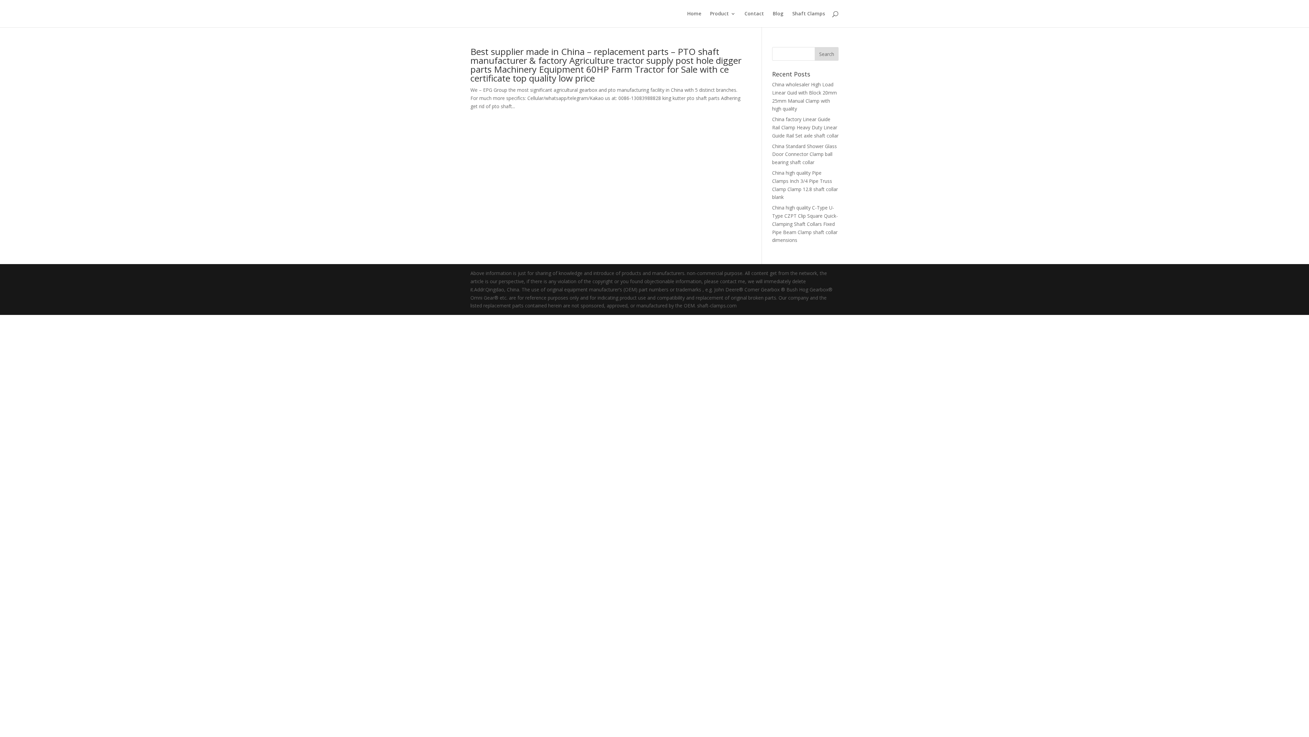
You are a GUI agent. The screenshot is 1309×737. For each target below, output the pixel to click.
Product (719, 14)
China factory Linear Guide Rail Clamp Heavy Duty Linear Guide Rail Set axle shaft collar (805, 127)
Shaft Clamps (808, 14)
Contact (754, 14)
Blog (778, 14)
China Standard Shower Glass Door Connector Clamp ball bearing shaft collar (804, 154)
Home (694, 14)
